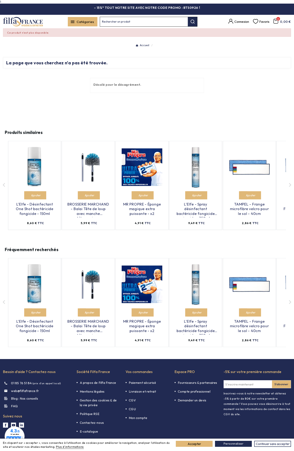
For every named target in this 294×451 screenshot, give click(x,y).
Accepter (194, 444)
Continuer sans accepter (273, 444)
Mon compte (138, 418)
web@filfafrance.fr (25, 391)
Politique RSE (90, 414)
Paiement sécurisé (142, 383)
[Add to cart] (28, 195)
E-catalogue (89, 431)
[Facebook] (5, 425)
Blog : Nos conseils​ (24, 398)
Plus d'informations (70, 447)
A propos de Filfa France (98, 383)
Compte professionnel (194, 391)
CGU (132, 409)
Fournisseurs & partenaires (197, 383)
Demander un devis (192, 400)
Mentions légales (92, 391)
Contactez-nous (92, 423)
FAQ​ (14, 406)
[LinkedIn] (21, 425)
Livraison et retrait (142, 391)
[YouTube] (13, 425)
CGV (132, 400)
